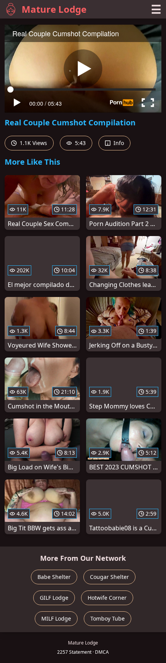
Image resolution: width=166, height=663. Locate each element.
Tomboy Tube (107, 618)
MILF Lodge (56, 618)
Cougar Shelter (109, 576)
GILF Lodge (54, 597)
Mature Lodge (54, 9)
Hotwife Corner (107, 597)
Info (118, 143)
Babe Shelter (54, 576)
